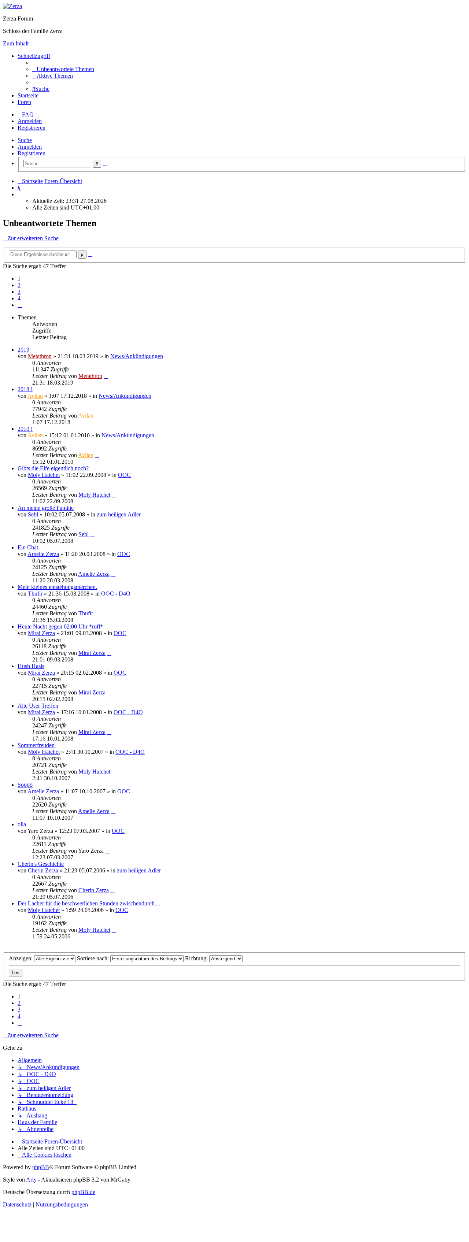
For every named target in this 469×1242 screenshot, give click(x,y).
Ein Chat (28, 547)
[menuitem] (63, 69)
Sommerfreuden (36, 745)
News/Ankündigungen (136, 356)
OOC (124, 475)
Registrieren (31, 153)
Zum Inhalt (16, 43)
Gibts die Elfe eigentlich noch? (53, 468)
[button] (20, 305)
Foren (24, 102)
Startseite (28, 95)
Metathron (40, 356)
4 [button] (19, 298)
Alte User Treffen (38, 705)
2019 (23, 349)
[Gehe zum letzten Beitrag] (106, 376)
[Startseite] (12, 6)
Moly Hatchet (44, 475)
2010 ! (25, 429)
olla (22, 824)
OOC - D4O (115, 593)
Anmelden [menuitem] (30, 121)
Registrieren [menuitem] (31, 128)
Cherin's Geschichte (41, 864)
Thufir (35, 593)
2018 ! (25, 389)
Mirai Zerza (41, 633)
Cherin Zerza (43, 870)
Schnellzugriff (34, 56)
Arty (31, 1179)
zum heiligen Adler (119, 514)
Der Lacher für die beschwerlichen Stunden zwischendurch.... (89, 903)
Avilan (35, 396)
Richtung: (197, 958)
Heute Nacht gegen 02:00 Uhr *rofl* (60, 626)
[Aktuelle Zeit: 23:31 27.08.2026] (20, 194)
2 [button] (19, 285)
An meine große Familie (46, 508)
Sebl (33, 514)
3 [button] (19, 292)
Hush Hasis (31, 666)
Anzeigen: (21, 958)
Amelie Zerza (43, 554)
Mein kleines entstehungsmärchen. (57, 587)
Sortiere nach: (93, 958)
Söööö (25, 785)
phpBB (40, 1167)
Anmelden (30, 147)
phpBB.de (83, 1192)
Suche (25, 140)
